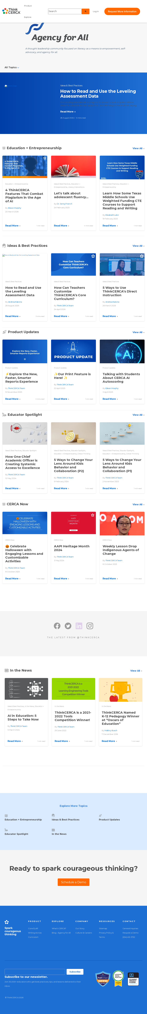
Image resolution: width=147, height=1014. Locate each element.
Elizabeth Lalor (112, 215)
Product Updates (11, 368)
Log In (96, 11)
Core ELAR (33, 928)
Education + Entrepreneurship (16, 184)
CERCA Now (9, 540)
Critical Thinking (84, 454)
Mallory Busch (111, 730)
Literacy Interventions (76, 187)
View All (139, 148)
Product (28, 6)
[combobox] (65, 11)
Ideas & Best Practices (71, 85)
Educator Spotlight (29, 451)
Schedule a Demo (73, 882)
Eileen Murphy (14, 208)
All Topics (11, 67)
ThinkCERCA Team (65, 305)
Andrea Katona (15, 302)
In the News (29, 706)
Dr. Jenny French (64, 204)
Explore (27, 17)
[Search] (85, 11)
